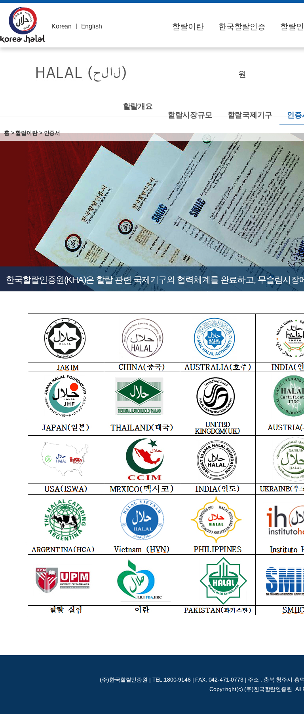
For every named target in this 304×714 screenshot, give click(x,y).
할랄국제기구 (250, 115)
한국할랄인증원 (242, 50)
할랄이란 (187, 26)
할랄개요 (138, 106)
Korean (61, 26)
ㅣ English (87, 26)
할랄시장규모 (190, 115)
